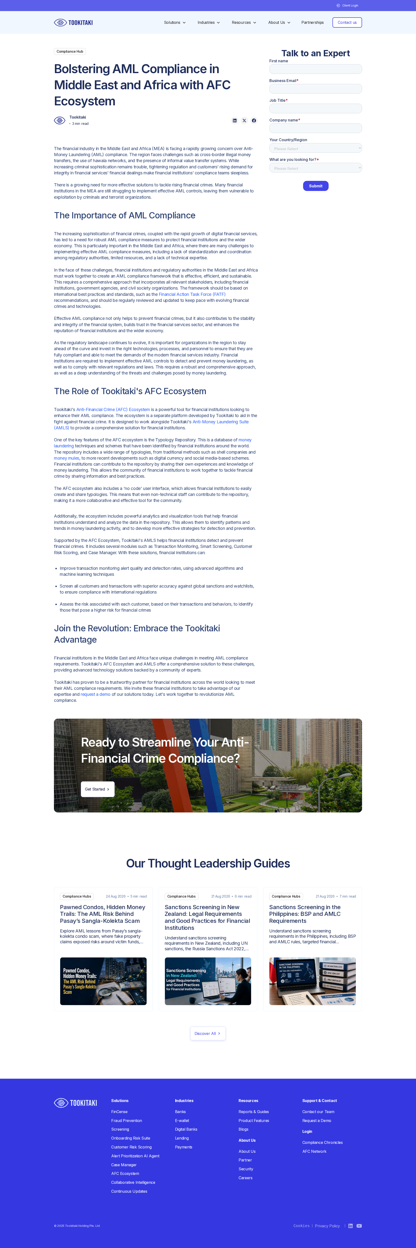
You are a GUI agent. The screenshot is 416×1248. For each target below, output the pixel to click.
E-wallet (182, 1120)
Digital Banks (186, 1129)
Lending (182, 1138)
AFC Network (314, 1151)
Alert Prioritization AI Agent (135, 1155)
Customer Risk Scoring (131, 1147)
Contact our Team (318, 1111)
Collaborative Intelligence (133, 1182)
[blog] (103, 949)
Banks (180, 1111)
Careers (246, 1177)
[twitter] (244, 120)
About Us (247, 1151)
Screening (120, 1129)
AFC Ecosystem (125, 1173)
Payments (183, 1147)
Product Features (254, 1120)
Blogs (243, 1129)
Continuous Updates (129, 1191)
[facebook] (254, 120)
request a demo (95, 694)
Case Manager (124, 1164)
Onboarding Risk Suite (130, 1138)
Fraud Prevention (126, 1120)
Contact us (347, 22)
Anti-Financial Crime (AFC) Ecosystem (113, 409)
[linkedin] (235, 120)
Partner (245, 1160)
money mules (66, 458)
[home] (73, 22)
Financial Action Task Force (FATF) (192, 294)
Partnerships (312, 22)
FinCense (119, 1111)
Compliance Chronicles (322, 1142)
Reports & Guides (254, 1111)
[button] (347, 5)
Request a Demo (317, 1120)
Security (246, 1168)
